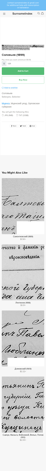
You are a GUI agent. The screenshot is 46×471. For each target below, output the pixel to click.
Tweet (24, 126)
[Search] (39, 13)
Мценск (6, 103)
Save (33, 126)
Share (14, 126)
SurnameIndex (22, 13)
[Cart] (43, 13)
